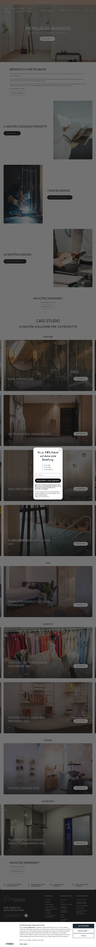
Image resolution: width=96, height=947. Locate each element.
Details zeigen (23, 944)
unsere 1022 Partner (29, 927)
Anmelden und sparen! (48, 480)
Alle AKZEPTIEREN (83, 926)
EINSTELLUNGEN (82, 931)
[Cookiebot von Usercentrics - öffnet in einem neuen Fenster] (9, 944)
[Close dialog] (60, 449)
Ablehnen (83, 935)
